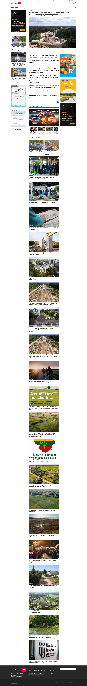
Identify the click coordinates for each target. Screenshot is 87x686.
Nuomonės (40, 0)
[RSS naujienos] (75, 7)
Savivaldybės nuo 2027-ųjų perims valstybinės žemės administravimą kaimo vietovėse (43, 485)
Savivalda (27, 0)
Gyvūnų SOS (72, 682)
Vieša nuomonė (57, 682)
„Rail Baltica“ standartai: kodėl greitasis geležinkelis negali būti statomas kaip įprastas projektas (43, 303)
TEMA (29, 673)
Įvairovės (44, 0)
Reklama (51, 673)
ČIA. (29, 97)
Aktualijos (23, 0)
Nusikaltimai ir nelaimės (50, 0)
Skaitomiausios (18, 0)
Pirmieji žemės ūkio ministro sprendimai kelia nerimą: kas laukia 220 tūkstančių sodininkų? (43, 460)
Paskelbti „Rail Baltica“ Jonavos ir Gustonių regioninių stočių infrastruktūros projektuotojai (43, 178)
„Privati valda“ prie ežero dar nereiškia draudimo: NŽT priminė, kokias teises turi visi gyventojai (43, 636)
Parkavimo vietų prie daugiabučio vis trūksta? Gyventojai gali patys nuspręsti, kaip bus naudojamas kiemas (43, 330)
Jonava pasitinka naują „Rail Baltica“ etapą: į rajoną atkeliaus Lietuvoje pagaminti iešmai (42, 203)
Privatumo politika (53, 671)
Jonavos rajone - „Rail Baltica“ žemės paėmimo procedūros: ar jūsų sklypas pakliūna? (49, 13)
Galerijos (66, 0)
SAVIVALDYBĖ (35, 670)
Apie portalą (52, 670)
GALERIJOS (42, 675)
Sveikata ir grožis (61, 0)
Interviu (33, 0)
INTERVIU (32, 673)
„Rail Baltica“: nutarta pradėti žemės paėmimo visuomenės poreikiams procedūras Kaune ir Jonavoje (52, 152)
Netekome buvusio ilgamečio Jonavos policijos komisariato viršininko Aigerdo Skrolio (19, 64)
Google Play (68, 669)
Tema (30, 0)
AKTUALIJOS (30, 670)
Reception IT (17, 683)
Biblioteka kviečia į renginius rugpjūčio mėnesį (18, 128)
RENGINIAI (40, 673)
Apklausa (67, 682)
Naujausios (13, 0)
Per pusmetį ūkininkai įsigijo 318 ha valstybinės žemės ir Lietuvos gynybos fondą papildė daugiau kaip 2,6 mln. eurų (44, 408)
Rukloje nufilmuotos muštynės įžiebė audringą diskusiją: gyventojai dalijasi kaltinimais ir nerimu (19, 48)
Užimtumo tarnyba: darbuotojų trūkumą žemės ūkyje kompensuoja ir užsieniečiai (43, 661)
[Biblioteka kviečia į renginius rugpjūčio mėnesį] (18, 119)
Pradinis (48, 682)
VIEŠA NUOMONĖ (37, 675)
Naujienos (52, 682)
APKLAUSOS (43, 670)
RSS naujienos (52, 674)
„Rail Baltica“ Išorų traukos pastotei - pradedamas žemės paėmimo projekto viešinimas (35, 152)
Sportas (56, 0)
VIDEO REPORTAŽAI (31, 675)
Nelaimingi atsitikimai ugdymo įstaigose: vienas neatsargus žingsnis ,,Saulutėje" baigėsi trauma (19, 80)
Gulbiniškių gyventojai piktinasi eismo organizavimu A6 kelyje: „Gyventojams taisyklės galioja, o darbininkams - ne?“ (44, 356)
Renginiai (63, 682)
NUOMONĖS (36, 673)
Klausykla (36, 0)
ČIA (58, 95)
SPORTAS (39, 670)
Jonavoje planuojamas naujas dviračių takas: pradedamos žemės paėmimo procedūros (41, 382)
